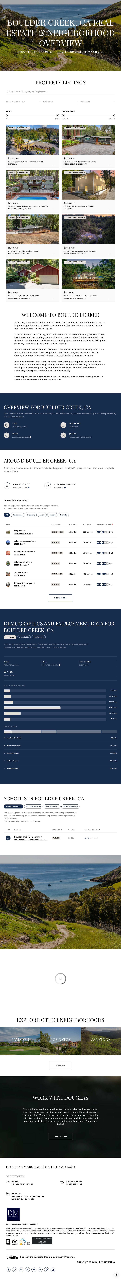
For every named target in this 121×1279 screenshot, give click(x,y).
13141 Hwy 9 (19, 586)
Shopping (32, 515)
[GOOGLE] (46, 1269)
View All (61, 1066)
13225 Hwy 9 (19, 544)
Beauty (53, 515)
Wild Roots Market (22, 562)
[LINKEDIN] (21, 1269)
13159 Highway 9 (21, 565)
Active (43, 515)
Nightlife (64, 515)
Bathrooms (48, 101)
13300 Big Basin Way (23, 533)
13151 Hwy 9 (19, 575)
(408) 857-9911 (74, 1184)
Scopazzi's (18, 531)
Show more (60, 598)
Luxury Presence (65, 1257)
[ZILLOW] (53, 1269)
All (8, 515)
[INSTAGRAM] (14, 1269)
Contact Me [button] (60, 1136)
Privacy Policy (107, 1262)
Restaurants (18, 515)
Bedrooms (85, 101)
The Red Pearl (20, 573)
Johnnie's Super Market (24, 541)
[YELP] (40, 1269)
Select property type (15, 101)
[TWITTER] (27, 1269)
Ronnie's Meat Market (23, 552)
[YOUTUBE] (33, 1269)
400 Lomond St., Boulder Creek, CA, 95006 (31, 840)
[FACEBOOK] (8, 1269)
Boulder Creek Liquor (23, 583)
